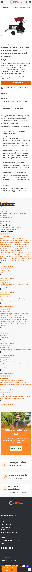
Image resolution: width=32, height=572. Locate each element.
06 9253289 (6, 529)
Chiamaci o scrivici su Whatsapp (19, 101)
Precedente (3, 231)
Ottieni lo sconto (16, 448)
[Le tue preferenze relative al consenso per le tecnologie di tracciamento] (29, 569)
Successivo (10, 231)
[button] (30, 2)
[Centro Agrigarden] (16, 2)
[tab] (6, 108)
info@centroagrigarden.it (11, 532)
